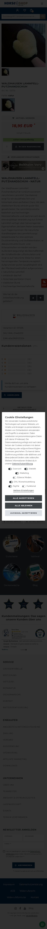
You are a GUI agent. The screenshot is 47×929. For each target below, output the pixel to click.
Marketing (24, 473)
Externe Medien (24, 477)
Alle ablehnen (23, 505)
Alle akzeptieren (23, 498)
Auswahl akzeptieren (23, 513)
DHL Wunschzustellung (24, 482)
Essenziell (17, 469)
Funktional (31, 486)
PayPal (16, 486)
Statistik (32, 469)
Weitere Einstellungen (23, 490)
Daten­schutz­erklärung (22, 464)
